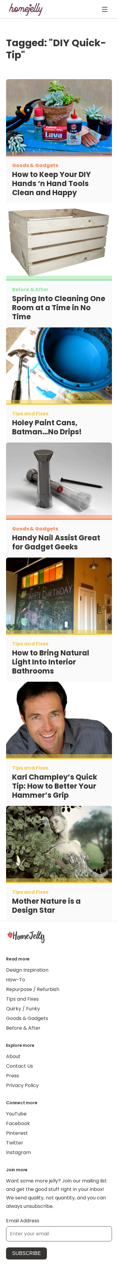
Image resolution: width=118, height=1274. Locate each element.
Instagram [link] (18, 1152)
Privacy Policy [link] (22, 1085)
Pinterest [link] (17, 1133)
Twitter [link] (14, 1142)
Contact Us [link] (19, 1066)
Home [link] (26, 936)
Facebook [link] (18, 1123)
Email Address (22, 1220)
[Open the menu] (104, 9)
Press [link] (12, 1075)
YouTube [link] (16, 1113)
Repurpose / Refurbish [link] (32, 989)
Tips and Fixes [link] (22, 999)
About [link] (13, 1056)
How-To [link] (15, 979)
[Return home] (26, 9)
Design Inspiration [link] (27, 970)
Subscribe (26, 1253)
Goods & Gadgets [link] (27, 1018)
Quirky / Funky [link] (23, 1008)
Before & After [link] (23, 1028)
